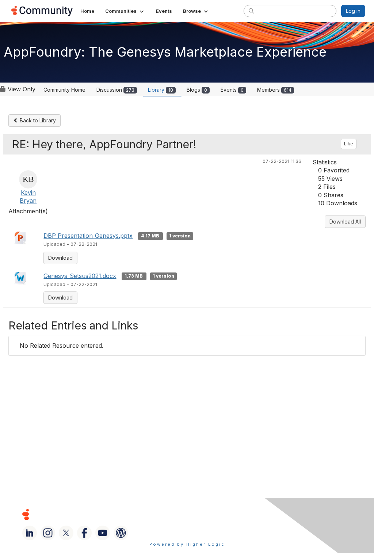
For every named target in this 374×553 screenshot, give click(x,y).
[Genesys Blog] (121, 533)
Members (274, 90)
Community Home (64, 90)
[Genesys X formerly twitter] (66, 533)
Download (60, 258)
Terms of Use (204, 514)
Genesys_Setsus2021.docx (79, 275)
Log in (353, 11)
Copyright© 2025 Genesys (75, 514)
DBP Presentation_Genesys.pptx (88, 235)
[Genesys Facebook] (84, 533)
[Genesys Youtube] (102, 533)
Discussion (115, 90)
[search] (251, 10)
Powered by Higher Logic (187, 544)
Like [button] (348, 143)
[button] (125, 10)
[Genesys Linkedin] (29, 533)
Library (160, 90)
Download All (345, 221)
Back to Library (37, 120)
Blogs (197, 90)
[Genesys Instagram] (48, 533)
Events (232, 90)
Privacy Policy (254, 514)
